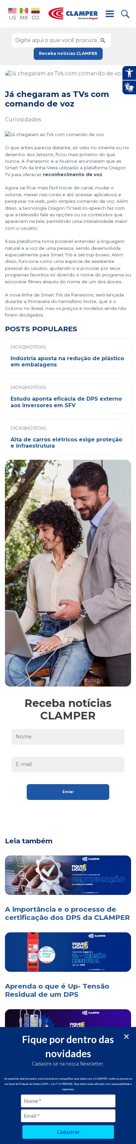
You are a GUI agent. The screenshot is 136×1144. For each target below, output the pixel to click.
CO (35, 17)
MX (24, 17)
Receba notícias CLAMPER (68, 53)
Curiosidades (23, 119)
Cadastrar (68, 1132)
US (12, 17)
